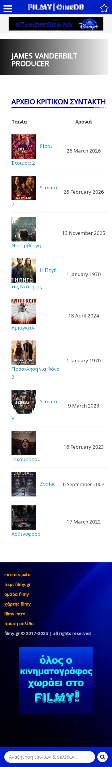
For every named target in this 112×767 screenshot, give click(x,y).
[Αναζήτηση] (102, 757)
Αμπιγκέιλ (22, 327)
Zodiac (47, 483)
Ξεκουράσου (25, 459)
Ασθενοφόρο (25, 533)
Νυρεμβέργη (26, 245)
